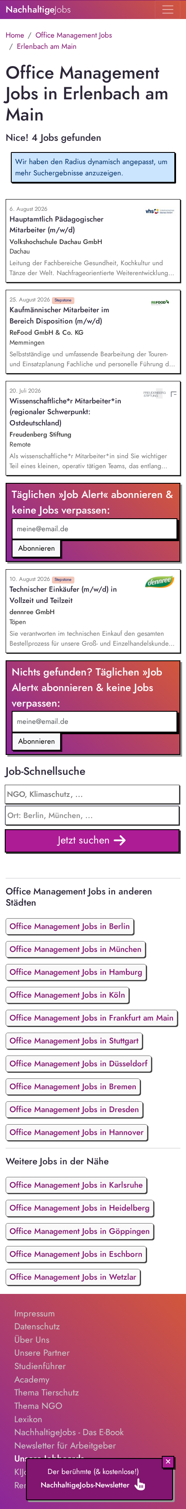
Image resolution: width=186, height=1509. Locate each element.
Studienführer (40, 1366)
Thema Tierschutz (46, 1392)
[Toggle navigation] (167, 9)
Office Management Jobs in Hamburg (76, 972)
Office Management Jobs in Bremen (73, 1086)
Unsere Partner (42, 1352)
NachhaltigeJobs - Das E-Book (69, 1432)
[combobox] (92, 815)
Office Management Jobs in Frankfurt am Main (91, 1018)
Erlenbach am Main (47, 46)
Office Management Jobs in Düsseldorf (79, 1063)
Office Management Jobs (73, 35)
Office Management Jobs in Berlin (70, 926)
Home (15, 35)
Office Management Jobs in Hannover (77, 1132)
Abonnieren (36, 548)
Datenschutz (37, 1326)
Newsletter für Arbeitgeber (65, 1445)
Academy (31, 1379)
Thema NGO (38, 1405)
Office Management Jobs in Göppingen (80, 1231)
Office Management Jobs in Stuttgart (74, 1040)
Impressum (34, 1313)
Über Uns (31, 1339)
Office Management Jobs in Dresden (74, 1109)
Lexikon (28, 1419)
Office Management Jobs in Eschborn (76, 1254)
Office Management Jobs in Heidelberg (80, 1208)
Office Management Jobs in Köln (67, 995)
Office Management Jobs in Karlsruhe (76, 1185)
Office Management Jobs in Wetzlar (73, 1277)
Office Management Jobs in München (75, 949)
